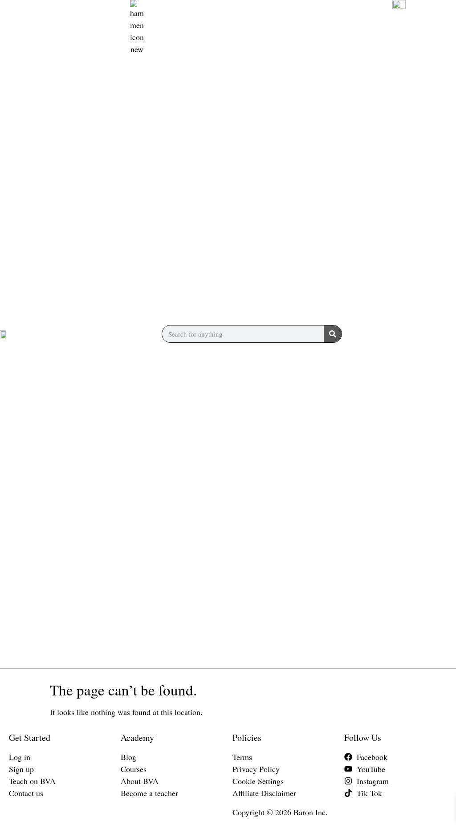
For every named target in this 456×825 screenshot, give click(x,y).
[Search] (333, 333)
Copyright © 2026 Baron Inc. (280, 812)
